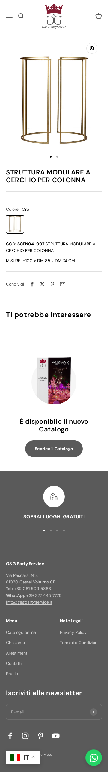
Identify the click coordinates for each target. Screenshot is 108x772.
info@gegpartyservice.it (29, 602)
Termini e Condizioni (79, 642)
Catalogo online (21, 632)
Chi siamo (15, 642)
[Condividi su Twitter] (42, 284)
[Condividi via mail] (63, 284)
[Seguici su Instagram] (25, 736)
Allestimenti (17, 653)
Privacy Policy (73, 632)
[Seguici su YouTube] (56, 736)
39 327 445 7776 (45, 595)
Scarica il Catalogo (54, 448)
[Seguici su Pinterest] (41, 736)
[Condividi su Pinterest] (52, 284)
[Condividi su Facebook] (32, 284)
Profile (12, 673)
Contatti (14, 663)
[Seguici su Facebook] (10, 736)
